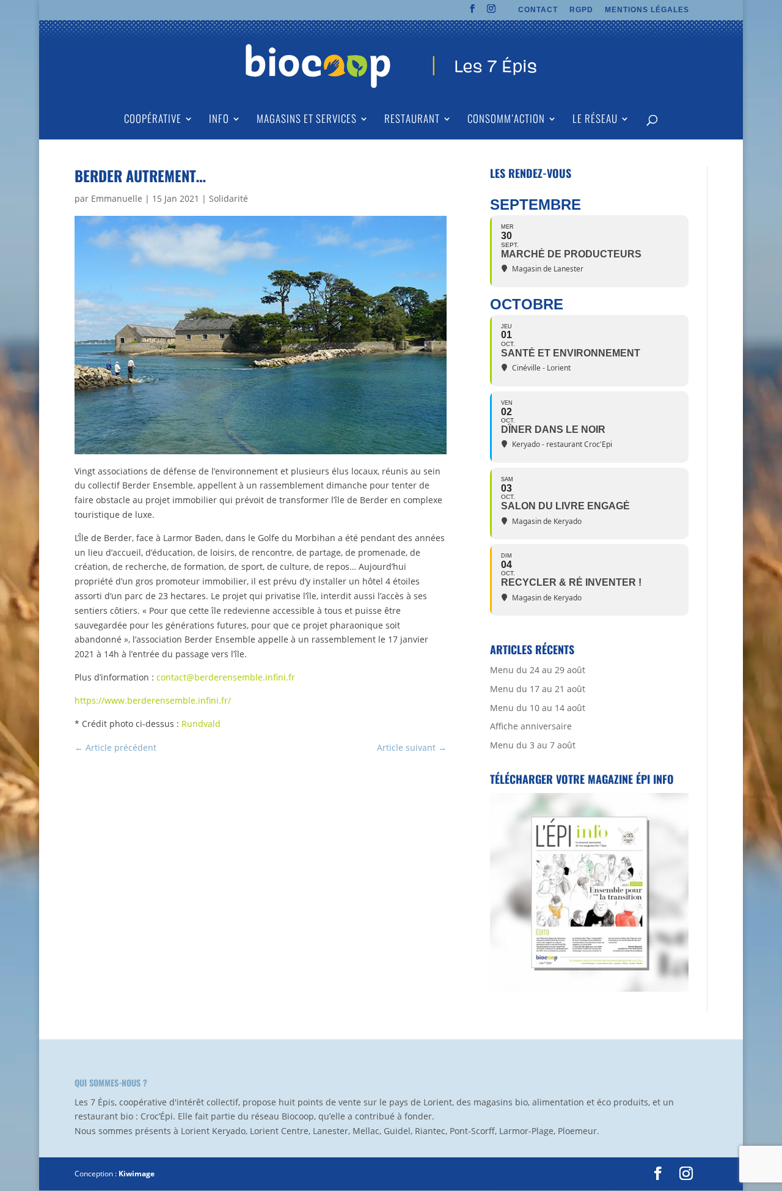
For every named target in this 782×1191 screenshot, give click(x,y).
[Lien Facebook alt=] (472, 12)
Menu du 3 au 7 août (533, 745)
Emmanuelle (116, 198)
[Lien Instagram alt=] (491, 12)
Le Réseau (595, 120)
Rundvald (201, 723)
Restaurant (412, 120)
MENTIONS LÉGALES (647, 10)
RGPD (581, 10)
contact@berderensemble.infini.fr (225, 677)
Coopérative (152, 120)
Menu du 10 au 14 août (537, 707)
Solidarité (228, 198)
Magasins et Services (307, 120)
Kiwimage (137, 1173)
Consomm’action (506, 120)
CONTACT (538, 10)
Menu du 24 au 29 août (537, 670)
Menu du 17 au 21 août (537, 689)
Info (219, 120)
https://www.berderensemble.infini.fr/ (153, 700)
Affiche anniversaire (531, 726)
